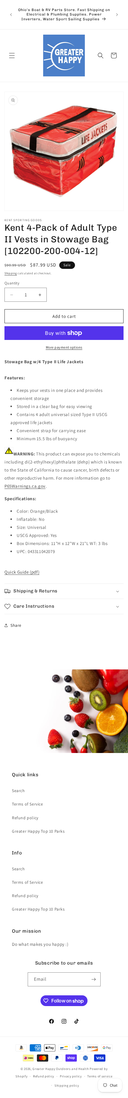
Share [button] (15, 625)
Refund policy (25, 817)
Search (18, 790)
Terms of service (99, 1076)
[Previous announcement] (11, 14)
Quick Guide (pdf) (21, 572)
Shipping (10, 273)
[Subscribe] (93, 979)
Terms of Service (27, 804)
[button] (11, 55)
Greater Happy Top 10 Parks (38, 831)
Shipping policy (66, 1085)
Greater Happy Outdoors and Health (60, 1069)
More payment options (64, 347)
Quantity (11, 283)
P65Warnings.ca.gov (25, 486)
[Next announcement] (117, 14)
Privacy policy (71, 1076)
